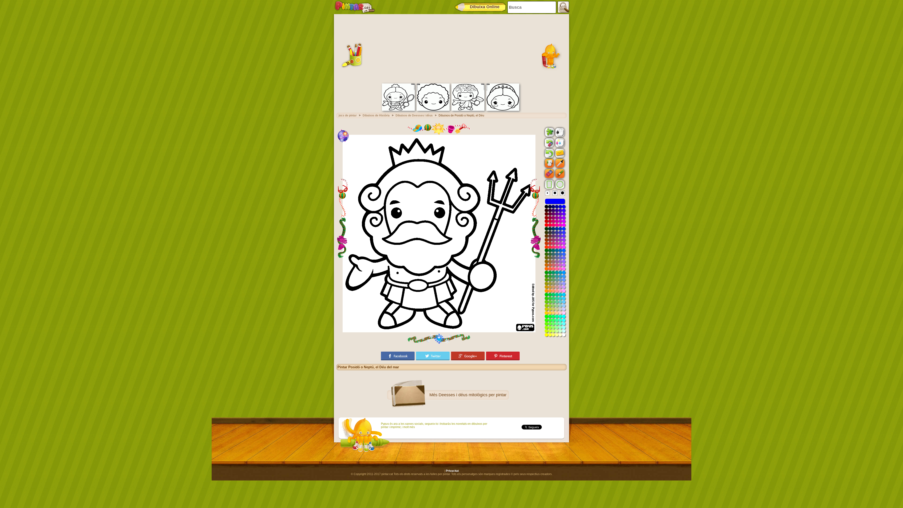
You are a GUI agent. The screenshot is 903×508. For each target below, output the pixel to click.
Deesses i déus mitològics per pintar (473, 395)
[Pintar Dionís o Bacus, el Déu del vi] (468, 109)
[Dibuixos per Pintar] (355, 7)
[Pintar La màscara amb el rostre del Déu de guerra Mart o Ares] (433, 109)
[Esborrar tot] (549, 143)
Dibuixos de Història (376, 115)
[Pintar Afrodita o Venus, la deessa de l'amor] (398, 109)
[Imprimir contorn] (559, 131)
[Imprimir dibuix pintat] (559, 142)
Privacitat (452, 470)
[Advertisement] (451, 48)
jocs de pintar (348, 115)
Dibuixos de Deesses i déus (414, 115)
